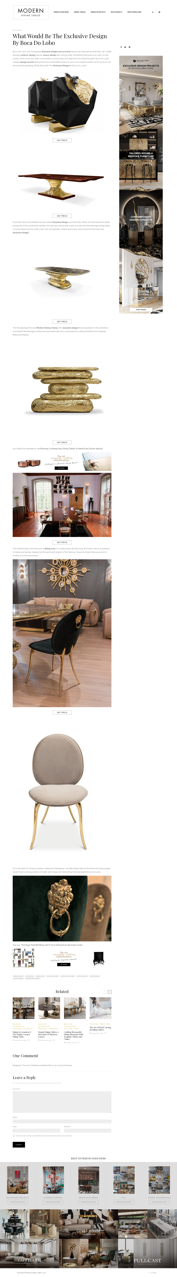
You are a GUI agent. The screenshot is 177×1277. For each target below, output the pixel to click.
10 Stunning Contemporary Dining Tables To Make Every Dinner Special (70, 448)
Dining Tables (80, 12)
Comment (17, 1089)
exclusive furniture (68, 976)
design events (18, 976)
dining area (29, 976)
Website (67, 1126)
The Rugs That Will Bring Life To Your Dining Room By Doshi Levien (52, 945)
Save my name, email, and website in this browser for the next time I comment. (44, 1136)
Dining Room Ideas (61, 12)
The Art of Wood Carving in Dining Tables (100, 1028)
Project (76, 1028)
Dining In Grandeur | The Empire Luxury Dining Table (22, 1034)
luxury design (18, 978)
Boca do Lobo (17, 1024)
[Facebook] (121, 47)
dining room (40, 976)
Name (15, 1117)
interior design (82, 976)
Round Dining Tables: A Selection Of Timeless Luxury (48, 1034)
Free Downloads (134, 12)
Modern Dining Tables (33, 978)
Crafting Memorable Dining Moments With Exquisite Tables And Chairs (73, 1035)
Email (15, 1126)
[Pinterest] (129, 47)
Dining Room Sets (98, 12)
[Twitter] (125, 47)
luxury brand (95, 976)
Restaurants (116, 12)
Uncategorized (27, 1028)
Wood (108, 1024)
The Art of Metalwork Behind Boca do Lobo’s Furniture (47, 1065)
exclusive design (53, 976)
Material (102, 1024)
